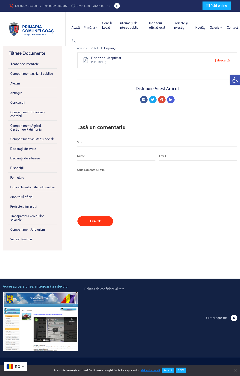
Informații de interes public (128, 25)
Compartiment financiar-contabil (27, 114)
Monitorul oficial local (157, 25)
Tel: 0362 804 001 (27, 6)
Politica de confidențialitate (104, 289)
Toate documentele (24, 64)
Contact (232, 27)
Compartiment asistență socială (32, 139)
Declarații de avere (23, 149)
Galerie (214, 27)
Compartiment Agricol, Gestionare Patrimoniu (26, 127)
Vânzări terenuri (21, 239)
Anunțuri (16, 93)
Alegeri (15, 83)
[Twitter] (153, 99)
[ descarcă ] (223, 60)
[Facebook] (144, 99)
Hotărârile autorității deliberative (32, 187)
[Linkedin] (171, 99)
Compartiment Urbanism (27, 229)
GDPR (181, 370)
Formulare (17, 177)
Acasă (75, 27)
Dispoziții (17, 168)
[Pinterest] (162, 99)
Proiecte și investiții (180, 25)
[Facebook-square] (117, 6)
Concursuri (17, 102)
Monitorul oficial (21, 197)
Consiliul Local (108, 25)
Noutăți (200, 27)
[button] (235, 80)
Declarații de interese (25, 158)
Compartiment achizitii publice (31, 73)
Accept (168, 370)
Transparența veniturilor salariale (27, 218)
